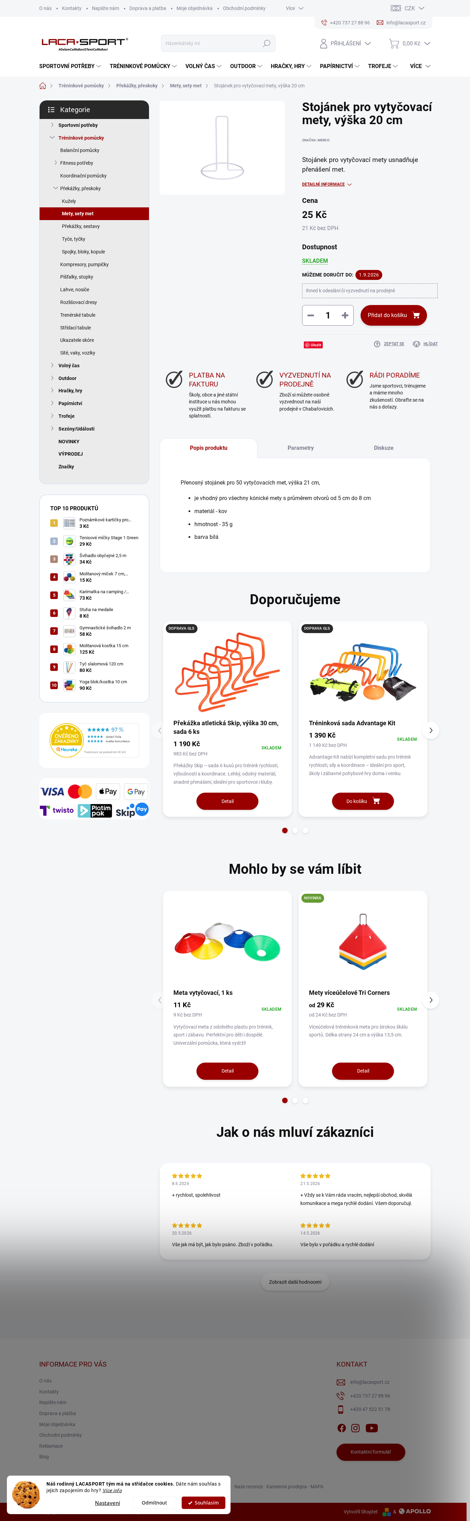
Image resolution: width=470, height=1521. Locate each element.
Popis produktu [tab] (208, 448)
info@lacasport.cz (369, 1382)
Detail (228, 801)
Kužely (69, 201)
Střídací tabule (75, 327)
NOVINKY (68, 441)
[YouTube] (372, 1427)
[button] (285, 830)
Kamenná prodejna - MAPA (294, 1486)
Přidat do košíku (387, 315)
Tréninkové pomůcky (81, 138)
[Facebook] (342, 1427)
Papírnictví (70, 403)
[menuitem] (71, 66)
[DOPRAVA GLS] (363, 672)
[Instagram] (355, 1427)
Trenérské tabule (77, 315)
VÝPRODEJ (70, 454)
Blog (44, 1456)
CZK (410, 8)
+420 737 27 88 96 (370, 1396)
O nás (45, 8)
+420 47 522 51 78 (370, 1409)
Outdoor (67, 378)
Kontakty (72, 8)
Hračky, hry (70, 390)
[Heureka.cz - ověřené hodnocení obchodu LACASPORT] (94, 740)
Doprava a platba (147, 8)
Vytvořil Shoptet (361, 1511)
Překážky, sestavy (81, 226)
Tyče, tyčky (73, 239)
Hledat (267, 43)
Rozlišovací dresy (78, 302)
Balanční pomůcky (79, 150)
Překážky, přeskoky (80, 188)
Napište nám (105, 8)
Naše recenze (248, 1486)
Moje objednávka (195, 8)
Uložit (316, 344)
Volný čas (68, 365)
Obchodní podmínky (244, 8)
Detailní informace (323, 184)
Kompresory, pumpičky (84, 264)
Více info (112, 1490)
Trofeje (66, 416)
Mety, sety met (78, 213)
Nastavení (107, 1502)
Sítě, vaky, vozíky (77, 353)
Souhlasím (207, 1503)
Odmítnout (154, 1503)
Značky (66, 466)
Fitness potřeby (76, 163)
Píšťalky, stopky (76, 277)
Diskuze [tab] (384, 448)
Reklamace (51, 1446)
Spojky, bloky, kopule (83, 251)
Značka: (316, 140)
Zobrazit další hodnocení (295, 1282)
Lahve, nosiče (74, 289)
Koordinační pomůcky (83, 175)
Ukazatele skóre (77, 340)
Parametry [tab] (301, 448)
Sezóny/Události (76, 429)
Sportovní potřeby (78, 125)
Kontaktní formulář (371, 1452)
